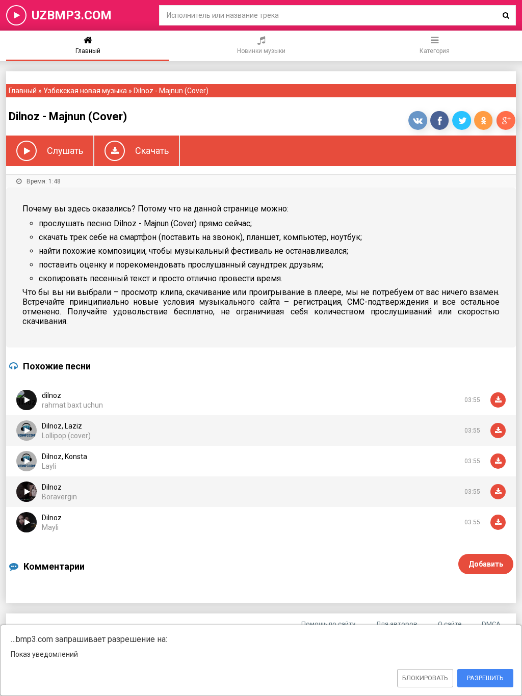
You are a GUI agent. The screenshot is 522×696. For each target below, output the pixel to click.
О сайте (449, 624)
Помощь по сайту (328, 624)
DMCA (491, 624)
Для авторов (396, 624)
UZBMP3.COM (72, 15)
